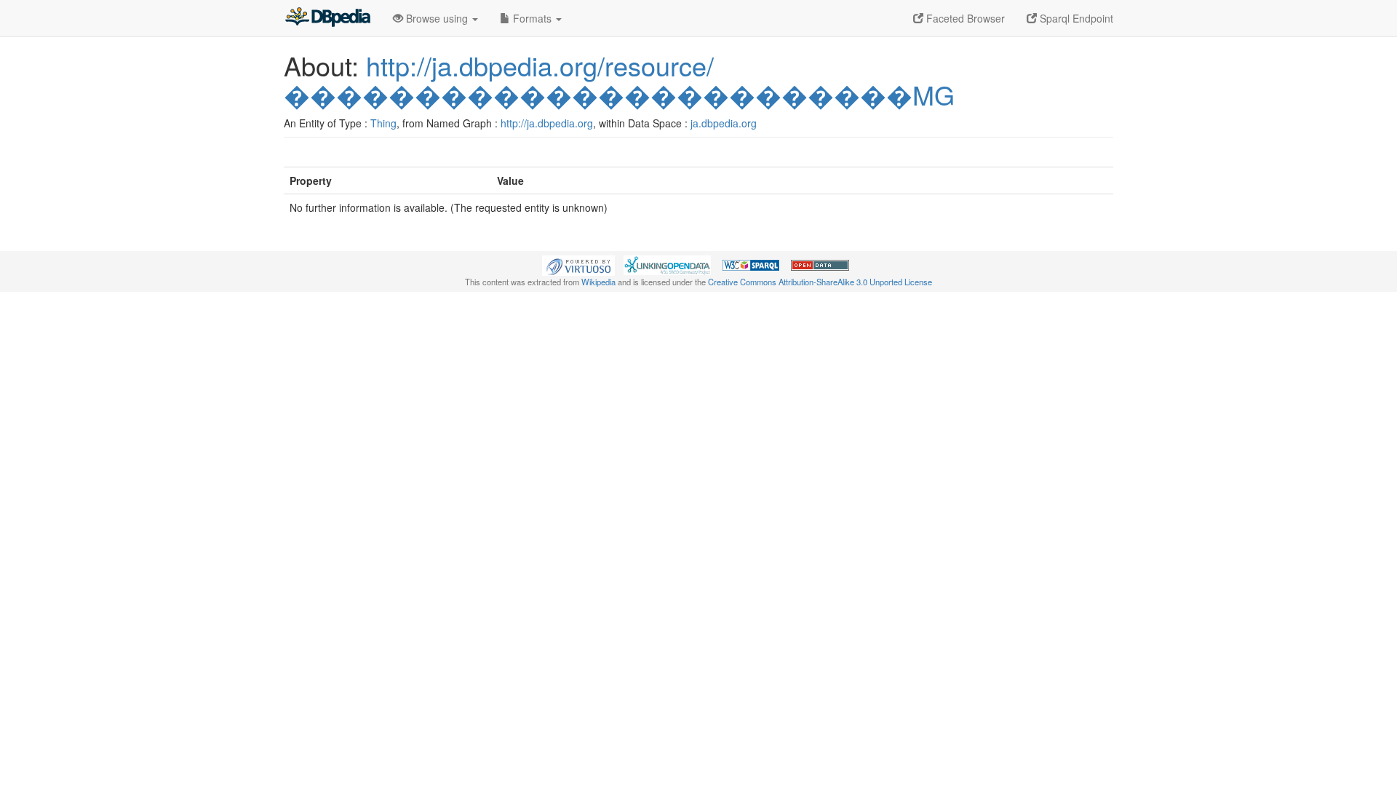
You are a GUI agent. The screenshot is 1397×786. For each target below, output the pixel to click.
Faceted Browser (964, 18)
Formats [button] (532, 18)
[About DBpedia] (327, 18)
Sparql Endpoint (1075, 18)
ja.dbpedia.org (723, 123)
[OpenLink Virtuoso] (578, 264)
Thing (383, 123)
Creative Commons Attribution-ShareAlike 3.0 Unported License (820, 281)
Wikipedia (598, 281)
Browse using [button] (437, 18)
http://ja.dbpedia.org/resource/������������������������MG (619, 80)
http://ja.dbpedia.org (547, 123)
